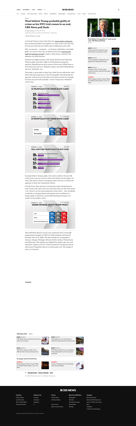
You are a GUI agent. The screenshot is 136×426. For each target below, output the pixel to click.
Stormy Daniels (43, 373)
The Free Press (92, 14)
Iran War (23, 14)
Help (88, 404)
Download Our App (74, 402)
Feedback (89, 406)
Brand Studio (72, 404)
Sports (84, 14)
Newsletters (72, 397)
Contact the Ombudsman (93, 409)
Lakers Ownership (21, 404)
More (31, 334)
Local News (26, 9)
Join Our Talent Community (94, 402)
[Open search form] (118, 9)
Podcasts (71, 399)
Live (33, 9)
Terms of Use (54, 404)
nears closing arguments (63, 41)
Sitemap (71, 406)
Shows (40, 9)
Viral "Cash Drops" (32, 14)
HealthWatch (53, 14)
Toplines (28, 282)
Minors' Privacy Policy (57, 406)
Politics (46, 14)
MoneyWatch (62, 14)
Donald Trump (32, 373)
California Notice (56, 399)
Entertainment (71, 14)
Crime (79, 14)
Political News (20, 397)
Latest (18, 9)
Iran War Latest (20, 399)
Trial (51, 373)
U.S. (18, 14)
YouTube (36, 397)
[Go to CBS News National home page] (68, 9)
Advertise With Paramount (94, 399)
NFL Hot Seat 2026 (21, 402)
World (40, 14)
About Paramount (91, 397)
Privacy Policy (55, 397)
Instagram (36, 402)
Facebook (36, 399)
